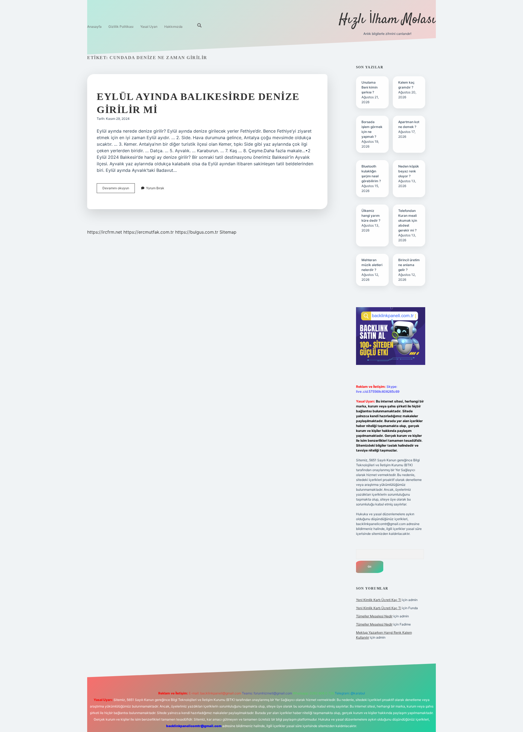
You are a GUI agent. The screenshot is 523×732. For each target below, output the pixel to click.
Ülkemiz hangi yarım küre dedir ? (370, 215)
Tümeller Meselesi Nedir (374, 616)
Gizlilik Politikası (120, 27)
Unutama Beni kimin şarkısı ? (369, 87)
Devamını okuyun (118, 189)
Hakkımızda (173, 27)
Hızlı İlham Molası (387, 20)
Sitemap (228, 232)
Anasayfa (94, 27)
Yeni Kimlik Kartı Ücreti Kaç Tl (378, 600)
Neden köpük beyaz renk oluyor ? (408, 171)
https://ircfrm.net (104, 232)
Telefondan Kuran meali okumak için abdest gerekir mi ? (407, 220)
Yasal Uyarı (148, 27)
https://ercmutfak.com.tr (148, 232)
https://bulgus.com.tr (196, 232)
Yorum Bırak (155, 188)
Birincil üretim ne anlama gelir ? (409, 265)
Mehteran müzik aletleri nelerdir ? (371, 265)
